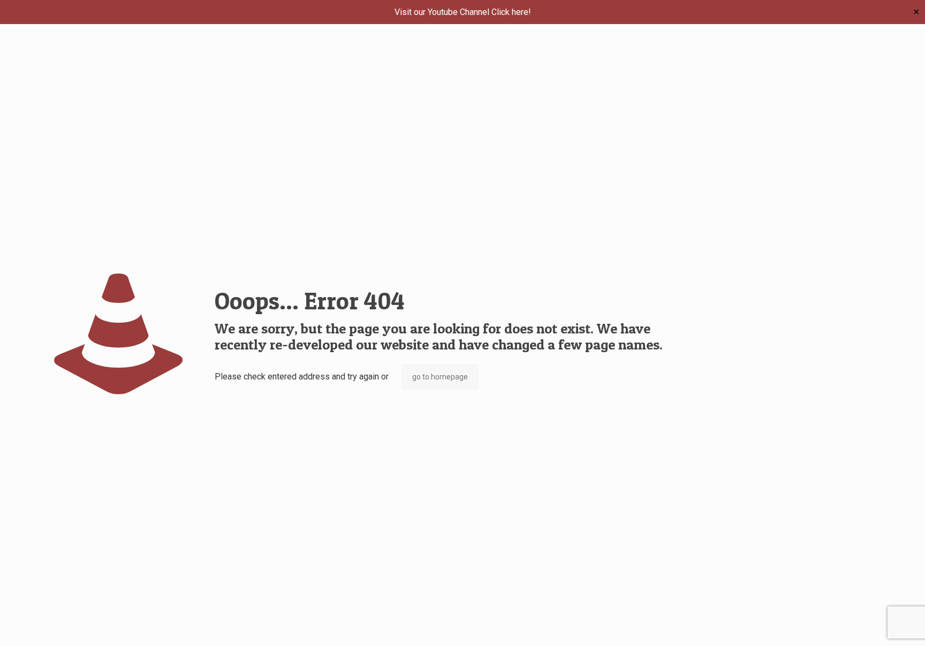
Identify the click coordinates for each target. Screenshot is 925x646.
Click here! (511, 12)
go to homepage (440, 377)
